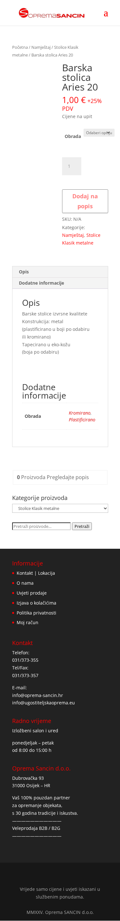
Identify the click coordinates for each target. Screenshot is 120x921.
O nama (25, 583)
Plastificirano (82, 420)
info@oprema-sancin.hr (37, 695)
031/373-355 (25, 660)
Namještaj (41, 47)
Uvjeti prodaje (32, 593)
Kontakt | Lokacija (36, 573)
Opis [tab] (24, 272)
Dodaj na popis (85, 201)
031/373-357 (25, 675)
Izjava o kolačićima (36, 603)
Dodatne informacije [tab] (41, 283)
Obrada (73, 136)
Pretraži (82, 526)
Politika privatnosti (36, 613)
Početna (20, 47)
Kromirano (80, 413)
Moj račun (27, 622)
